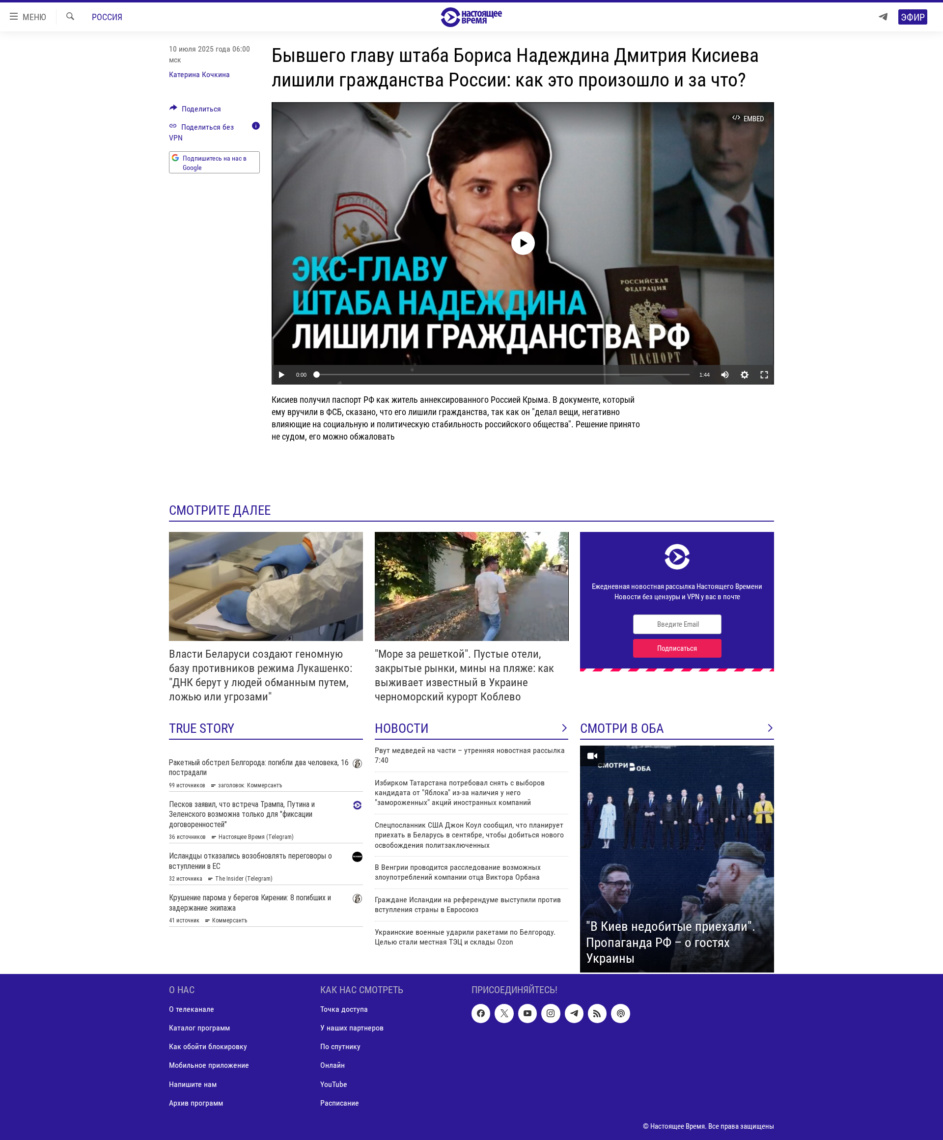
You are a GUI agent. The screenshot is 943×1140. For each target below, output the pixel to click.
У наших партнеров (352, 1027)
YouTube (333, 1083)
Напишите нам (193, 1083)
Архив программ (196, 1102)
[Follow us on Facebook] (481, 1013)
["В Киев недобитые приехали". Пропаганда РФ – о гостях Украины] (677, 859)
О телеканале (191, 1009)
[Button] (195, 111)
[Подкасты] (620, 1013)
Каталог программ (199, 1027)
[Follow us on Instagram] (550, 1013)
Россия (107, 17)
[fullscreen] (764, 375)
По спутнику (340, 1046)
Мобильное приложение (209, 1065)
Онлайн (332, 1065)
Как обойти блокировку (208, 1046)
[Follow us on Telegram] (574, 1013)
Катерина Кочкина (199, 74)
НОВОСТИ (402, 728)
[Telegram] (883, 17)
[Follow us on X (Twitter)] (504, 1013)
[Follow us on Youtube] (527, 1013)
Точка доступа (344, 1009)
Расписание (339, 1102)
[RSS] (597, 1013)
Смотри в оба (622, 728)
